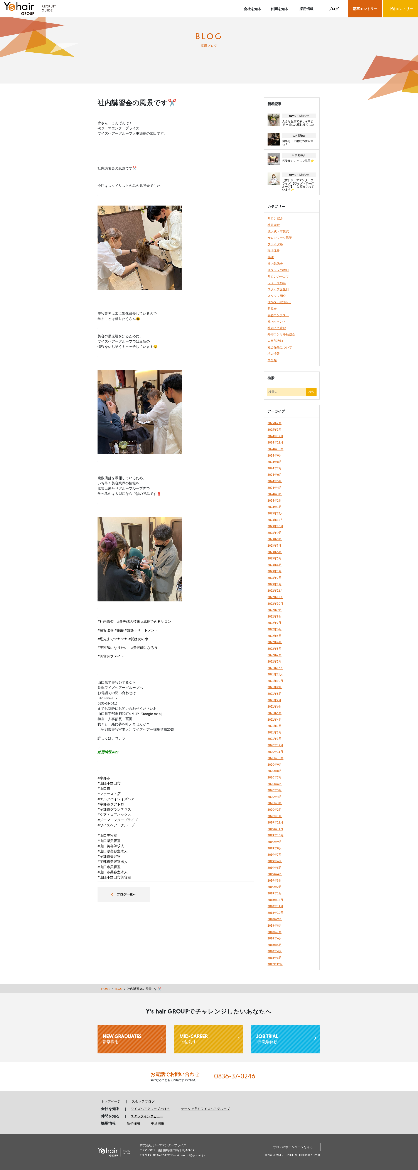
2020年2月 (275, 809)
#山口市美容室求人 (113, 872)
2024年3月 (275, 494)
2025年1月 (274, 429)
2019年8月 (275, 848)
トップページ (111, 1101)
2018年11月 (275, 906)
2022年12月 (275, 590)
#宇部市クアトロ (111, 804)
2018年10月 (275, 912)
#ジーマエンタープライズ (118, 820)
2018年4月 (275, 951)
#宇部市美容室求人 (113, 862)
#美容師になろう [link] (144, 647)
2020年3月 (275, 803)
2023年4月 (275, 565)
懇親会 (272, 308)
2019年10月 (275, 835)
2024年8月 (275, 462)
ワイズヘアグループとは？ (150, 1109)
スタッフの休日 (278, 270)
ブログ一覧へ (126, 894)
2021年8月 (275, 693)
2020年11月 (275, 751)
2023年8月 (275, 539)
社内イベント (277, 321)
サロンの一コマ (278, 276)
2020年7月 (274, 777)
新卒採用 (122, 1038)
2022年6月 (275, 629)
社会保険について (280, 347)
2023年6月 (275, 552)
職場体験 (274, 251)
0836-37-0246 (234, 1076)
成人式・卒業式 (278, 231)
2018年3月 (275, 957)
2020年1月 (275, 816)
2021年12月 (275, 668)
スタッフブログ (143, 1101)
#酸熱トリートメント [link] (141, 630)
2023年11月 (275, 520)
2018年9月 (275, 919)
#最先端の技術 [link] (128, 621)
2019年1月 (275, 893)
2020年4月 (275, 796)
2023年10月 (275, 526)
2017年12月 (275, 964)
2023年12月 (275, 513)
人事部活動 (275, 341)
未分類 (272, 360)
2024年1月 (275, 507)
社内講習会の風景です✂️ (144, 989)
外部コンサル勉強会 (281, 334)
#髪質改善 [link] (106, 630)
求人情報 (274, 353)
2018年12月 (275, 900)
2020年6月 (275, 784)
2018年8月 (275, 925)
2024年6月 (275, 474)
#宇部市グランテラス (114, 809)
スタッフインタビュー (147, 1116)
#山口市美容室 (109, 867)
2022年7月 (274, 622)
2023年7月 (274, 545)
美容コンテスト (278, 315)
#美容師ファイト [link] (111, 656)
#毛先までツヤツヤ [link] (113, 639)
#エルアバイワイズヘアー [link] (118, 799)
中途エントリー (401, 9)
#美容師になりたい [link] (113, 647)
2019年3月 (275, 880)
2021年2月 (274, 732)
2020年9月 (275, 764)
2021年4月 (275, 719)
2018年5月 (275, 945)
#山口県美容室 (109, 841)
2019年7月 (274, 854)
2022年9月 (275, 610)
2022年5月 (274, 636)
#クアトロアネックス (114, 815)
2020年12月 (275, 745)
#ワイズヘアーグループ (116, 825)
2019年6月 (275, 861)
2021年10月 (275, 681)
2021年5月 (274, 713)
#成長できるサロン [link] (156, 621)
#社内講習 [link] (106, 621)
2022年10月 (275, 603)
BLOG (119, 989)
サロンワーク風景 (280, 237)
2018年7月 (274, 932)
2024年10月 (275, 449)
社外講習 (274, 225)
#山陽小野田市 (109, 783)
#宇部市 (104, 778)
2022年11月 (275, 597)
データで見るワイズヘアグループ (205, 1109)
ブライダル (275, 244)
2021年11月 (275, 674)
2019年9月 (275, 842)
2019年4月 (275, 874)
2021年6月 (275, 706)
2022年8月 (275, 616)
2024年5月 (275, 481)
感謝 (271, 257)
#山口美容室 (107, 835)
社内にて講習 (277, 328)
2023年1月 (274, 584)
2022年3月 (274, 648)
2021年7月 (274, 700)
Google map (151, 714)
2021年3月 (274, 726)
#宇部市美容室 (109, 856)
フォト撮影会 (277, 283)
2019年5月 (275, 867)
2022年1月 (274, 661)
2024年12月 (275, 436)
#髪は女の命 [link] (138, 639)
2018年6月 (275, 938)
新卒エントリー (365, 9)
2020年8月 (275, 771)
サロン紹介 (275, 218)
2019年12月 (275, 822)
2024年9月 (275, 455)
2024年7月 (274, 468)
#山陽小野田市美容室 (114, 877)
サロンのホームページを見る (293, 1147)
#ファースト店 (109, 794)
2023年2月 (274, 577)
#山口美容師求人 (111, 846)
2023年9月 (275, 532)
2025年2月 (274, 423)
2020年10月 (275, 758)
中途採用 (193, 1038)
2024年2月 (275, 500)
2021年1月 (274, 738)
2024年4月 (275, 487)
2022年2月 (274, 655)
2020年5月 (275, 790)
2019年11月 (275, 829)
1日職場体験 (267, 1038)
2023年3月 (274, 571)
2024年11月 (275, 442)
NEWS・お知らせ (279, 302)
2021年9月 (275, 687)
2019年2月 (275, 887)
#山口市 (104, 788)
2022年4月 (275, 642)
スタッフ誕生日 (278, 289)
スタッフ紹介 (277, 296)
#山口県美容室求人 (113, 851)
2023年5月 (274, 558)
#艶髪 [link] (119, 630)
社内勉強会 (275, 263)
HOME (105, 989)
